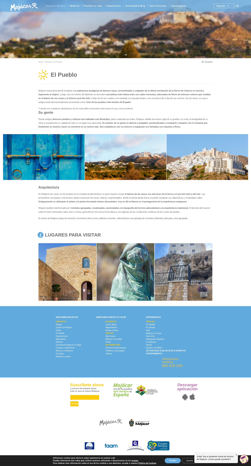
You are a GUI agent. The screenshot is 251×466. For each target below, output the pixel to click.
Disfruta (48, 62)
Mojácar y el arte (153, 333)
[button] (238, 6)
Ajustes (189, 460)
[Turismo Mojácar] (24, 6)
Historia (59, 342)
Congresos (151, 342)
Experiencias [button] (114, 6)
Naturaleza (61, 339)
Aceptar (172, 460)
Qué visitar (110, 336)
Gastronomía (62, 336)
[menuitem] (56, 6)
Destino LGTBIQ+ (154, 348)
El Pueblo (60, 333)
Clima (58, 330)
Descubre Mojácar (67, 317)
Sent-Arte (150, 336)
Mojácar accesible (113, 339)
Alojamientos (111, 327)
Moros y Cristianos (64, 350)
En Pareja (150, 327)
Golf (148, 330)
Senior (149, 345)
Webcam (74, 6)
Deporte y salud (63, 356)
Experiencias (153, 317)
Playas (59, 324)
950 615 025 (172, 366)
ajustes (134, 460)
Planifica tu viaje (115, 317)
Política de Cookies (147, 463)
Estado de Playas (64, 327)
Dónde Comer (111, 330)
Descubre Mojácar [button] (56, 6)
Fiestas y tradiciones (65, 348)
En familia (150, 324)
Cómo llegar (111, 324)
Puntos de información (115, 348)
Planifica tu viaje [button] (93, 6)
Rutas (108, 342)
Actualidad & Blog (135, 6)
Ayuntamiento (178, 6)
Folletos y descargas (114, 350)
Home (40, 62)
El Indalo (60, 353)
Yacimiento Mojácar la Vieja (68, 345)
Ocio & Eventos (158, 6)
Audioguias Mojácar (155, 339)
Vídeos (108, 353)
